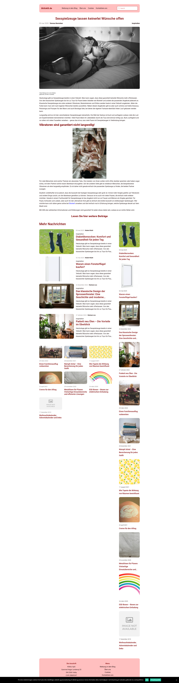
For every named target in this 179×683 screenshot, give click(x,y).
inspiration (136, 23)
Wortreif (72, 203)
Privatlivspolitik (155, 680)
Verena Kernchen (56, 23)
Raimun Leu (93, 285)
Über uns (82, 8)
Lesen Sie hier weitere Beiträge (89, 216)
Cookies (91, 8)
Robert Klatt (89, 230)
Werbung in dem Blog (69, 8)
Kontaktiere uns (101, 8)
